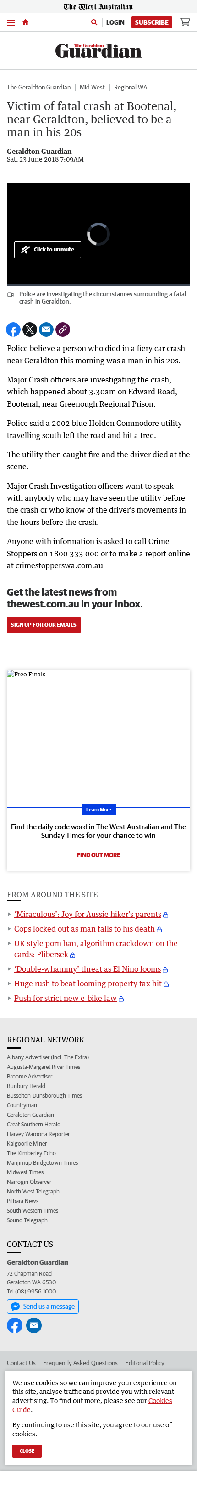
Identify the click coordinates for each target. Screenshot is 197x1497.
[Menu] (11, 22)
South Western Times (32, 1210)
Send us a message (49, 1306)
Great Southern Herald (33, 1124)
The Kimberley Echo (31, 1153)
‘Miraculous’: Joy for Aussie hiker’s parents (87, 914)
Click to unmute (54, 249)
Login (115, 22)
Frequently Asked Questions (80, 1362)
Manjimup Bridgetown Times (42, 1162)
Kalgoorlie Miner (27, 1143)
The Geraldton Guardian (39, 87)
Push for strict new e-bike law (65, 998)
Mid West (92, 87)
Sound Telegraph (27, 1220)
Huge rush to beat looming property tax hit (88, 983)
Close (27, 1451)
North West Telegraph (33, 1191)
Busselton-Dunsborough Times (44, 1095)
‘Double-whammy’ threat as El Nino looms (87, 969)
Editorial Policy (144, 1362)
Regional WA (130, 87)
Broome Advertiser (29, 1076)
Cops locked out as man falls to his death (84, 928)
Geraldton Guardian (30, 1114)
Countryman (22, 1105)
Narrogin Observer (29, 1181)
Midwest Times (25, 1172)
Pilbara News (22, 1201)
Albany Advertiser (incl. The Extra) (48, 1057)
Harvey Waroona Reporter (38, 1134)
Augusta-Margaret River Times (43, 1066)
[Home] (25, 22)
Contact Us (21, 1362)
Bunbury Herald (26, 1086)
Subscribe (152, 22)
